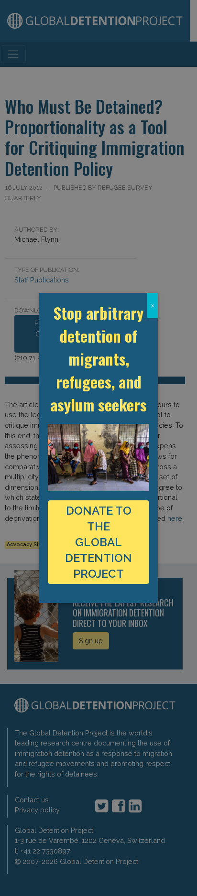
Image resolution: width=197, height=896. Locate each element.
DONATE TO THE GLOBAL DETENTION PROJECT (98, 542)
